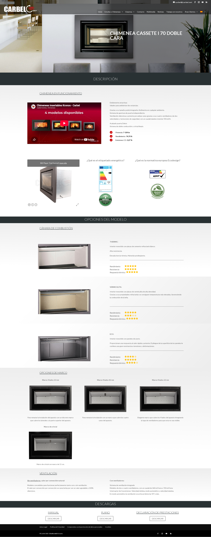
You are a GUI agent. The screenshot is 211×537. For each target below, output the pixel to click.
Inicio (100, 12)
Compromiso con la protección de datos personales (84, 527)
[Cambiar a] (203, 11)
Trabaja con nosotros (174, 12)
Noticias (161, 12)
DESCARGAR (53, 518)
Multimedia (151, 12)
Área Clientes (190, 12)
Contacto (140, 12)
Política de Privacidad (57, 527)
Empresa (129, 12)
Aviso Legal (43, 527)
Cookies (108, 527)
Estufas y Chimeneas (113, 12)
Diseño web (53, 533)
